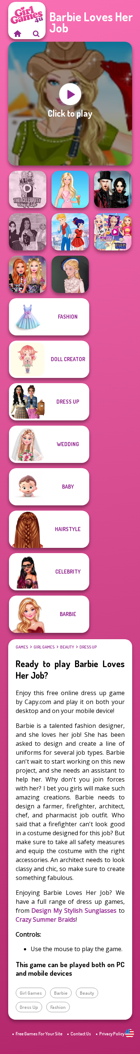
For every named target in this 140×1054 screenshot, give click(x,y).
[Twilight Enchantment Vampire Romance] (112, 189)
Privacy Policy (111, 1033)
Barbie (61, 993)
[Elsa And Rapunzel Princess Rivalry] (112, 231)
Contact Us (81, 1033)
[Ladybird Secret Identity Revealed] (70, 231)
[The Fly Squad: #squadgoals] (27, 231)
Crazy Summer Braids (46, 919)
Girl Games (44, 647)
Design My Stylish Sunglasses (73, 910)
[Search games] (36, 33)
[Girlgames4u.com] (17, 33)
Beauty (67, 647)
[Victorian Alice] (70, 274)
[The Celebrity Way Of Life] (27, 189)
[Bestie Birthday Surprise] (27, 274)
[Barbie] (70, 189)
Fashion (58, 1007)
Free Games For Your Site (39, 1033)
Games (22, 647)
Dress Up (88, 647)
